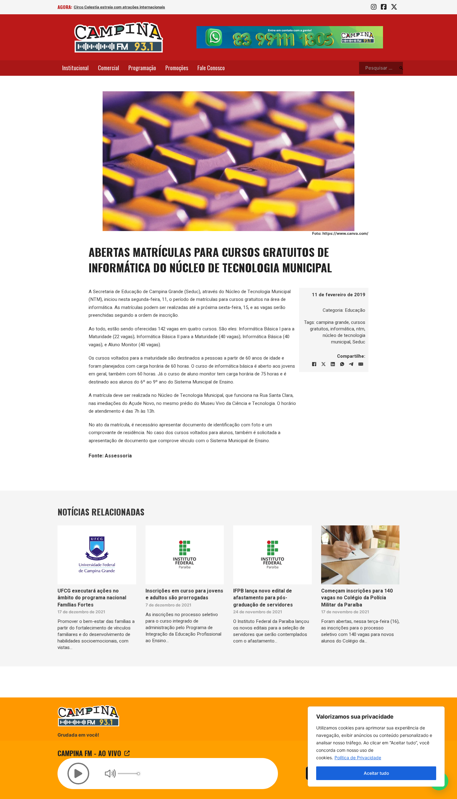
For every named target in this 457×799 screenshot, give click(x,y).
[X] (323, 364)
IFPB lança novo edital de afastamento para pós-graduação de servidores (263, 598)
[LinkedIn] (332, 364)
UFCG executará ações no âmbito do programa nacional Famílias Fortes (92, 598)
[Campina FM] (119, 37)
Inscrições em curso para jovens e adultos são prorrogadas (184, 594)
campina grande (332, 322)
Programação (142, 68)
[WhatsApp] (342, 364)
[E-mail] (360, 364)
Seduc (359, 341)
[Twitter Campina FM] (394, 7)
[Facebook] (314, 364)
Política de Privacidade (358, 757)
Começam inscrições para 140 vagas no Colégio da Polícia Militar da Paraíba (357, 598)
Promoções (176, 68)
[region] (376, 746)
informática (342, 328)
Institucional (75, 68)
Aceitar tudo (376, 773)
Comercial (108, 68)
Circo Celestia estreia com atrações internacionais (119, 7)
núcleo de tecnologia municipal (344, 338)
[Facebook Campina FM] (384, 7)
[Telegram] (351, 364)
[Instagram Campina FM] (374, 7)
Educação (355, 310)
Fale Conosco (211, 68)
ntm (360, 328)
